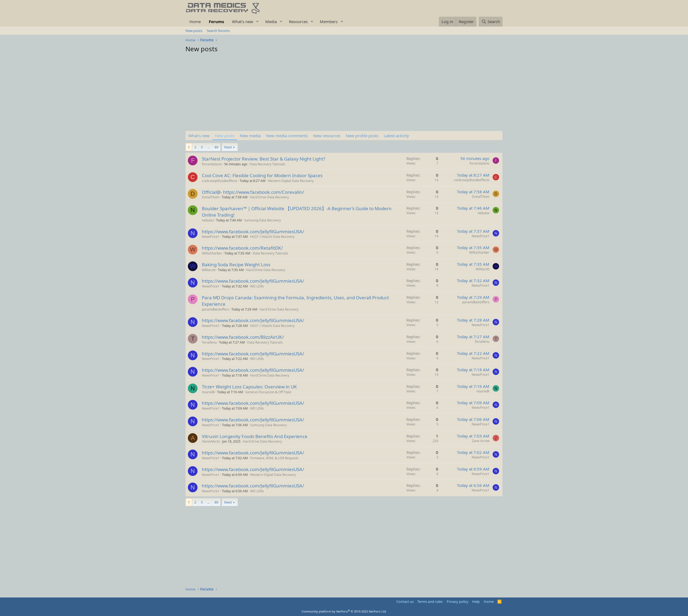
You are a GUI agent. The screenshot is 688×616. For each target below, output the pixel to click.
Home (195, 21)
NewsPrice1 (211, 236)
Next (228, 147)
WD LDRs (257, 286)
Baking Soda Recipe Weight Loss (236, 264)
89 (216, 147)
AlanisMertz (211, 441)
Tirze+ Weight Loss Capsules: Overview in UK (249, 387)
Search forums (218, 30)
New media (250, 135)
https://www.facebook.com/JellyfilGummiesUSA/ (253, 231)
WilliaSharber (212, 253)
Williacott (209, 270)
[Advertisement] (344, 93)
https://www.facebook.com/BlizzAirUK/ (243, 337)
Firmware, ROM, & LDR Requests (274, 458)
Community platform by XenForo (344, 611)
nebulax (208, 220)
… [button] (208, 147)
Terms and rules (430, 601)
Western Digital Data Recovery (291, 180)
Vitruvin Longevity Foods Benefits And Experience (254, 436)
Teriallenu (209, 342)
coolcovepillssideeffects (219, 180)
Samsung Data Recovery (262, 220)
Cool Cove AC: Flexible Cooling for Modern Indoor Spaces (262, 175)
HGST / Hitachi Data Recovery (272, 236)
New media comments (287, 135)
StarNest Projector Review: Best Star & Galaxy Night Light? (263, 159)
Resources (298, 21)
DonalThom (210, 197)
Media (271, 21)
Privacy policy (457, 601)
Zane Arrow (480, 441)
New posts (193, 30)
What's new (242, 21)
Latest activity (396, 135)
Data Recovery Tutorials (267, 164)
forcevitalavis (212, 164)
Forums (216, 21)
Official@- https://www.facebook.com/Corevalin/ (253, 192)
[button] (257, 22)
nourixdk (208, 392)
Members (329, 21)
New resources (327, 135)
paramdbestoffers (215, 309)
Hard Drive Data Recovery (269, 197)
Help (476, 601)
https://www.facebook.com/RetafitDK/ (242, 248)
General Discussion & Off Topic (268, 392)
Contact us (405, 601)
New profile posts (362, 135)
